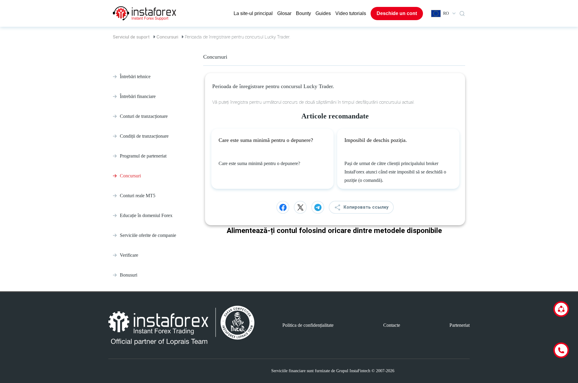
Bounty (303, 13)
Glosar (284, 13)
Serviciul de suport (131, 37)
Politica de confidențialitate (308, 325)
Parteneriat (459, 325)
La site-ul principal (253, 13)
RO (446, 13)
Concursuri (167, 37)
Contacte (391, 325)
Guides (323, 13)
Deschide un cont (397, 13)
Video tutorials (350, 13)
